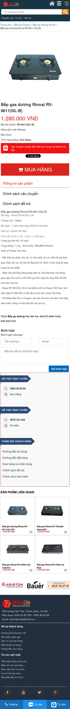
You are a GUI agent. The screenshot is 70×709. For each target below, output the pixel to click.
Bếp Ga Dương (22, 24)
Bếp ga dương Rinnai (44, 24)
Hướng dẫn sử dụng (14, 451)
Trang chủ (5, 24)
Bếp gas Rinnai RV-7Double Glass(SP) (50, 527)
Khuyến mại (7, 17)
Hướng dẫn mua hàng (11, 648)
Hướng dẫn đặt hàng (15, 457)
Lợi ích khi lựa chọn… (12, 673)
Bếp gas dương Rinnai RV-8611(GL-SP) (15, 527)
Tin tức (18, 17)
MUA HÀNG (38, 169)
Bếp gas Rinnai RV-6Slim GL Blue (50, 565)
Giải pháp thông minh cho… (15, 661)
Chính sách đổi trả (13, 470)
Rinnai (21, 129)
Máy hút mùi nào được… (13, 665)
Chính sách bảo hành (15, 476)
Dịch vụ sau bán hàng (12, 640)
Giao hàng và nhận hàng (17, 464)
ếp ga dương (17, 316)
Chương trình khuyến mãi (13, 632)
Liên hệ (27, 17)
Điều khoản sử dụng (11, 644)
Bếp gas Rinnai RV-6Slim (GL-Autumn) (16, 565)
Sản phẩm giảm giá (10, 636)
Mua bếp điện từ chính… (13, 677)
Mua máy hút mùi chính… (14, 669)
